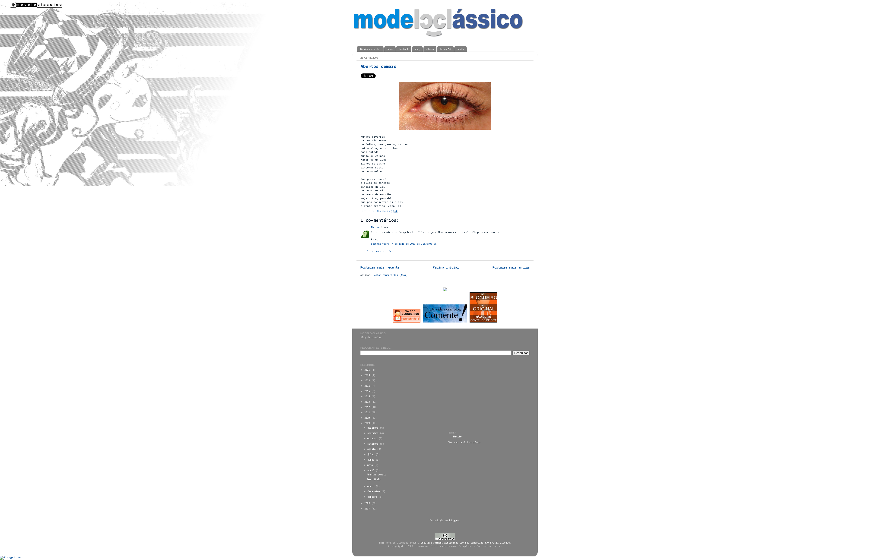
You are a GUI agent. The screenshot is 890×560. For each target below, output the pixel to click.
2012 (367, 407)
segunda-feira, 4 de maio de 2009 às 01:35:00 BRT (404, 244)
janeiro (372, 497)
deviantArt (445, 49)
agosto (371, 449)
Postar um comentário (380, 251)
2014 (367, 396)
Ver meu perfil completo (464, 442)
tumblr (460, 49)
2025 (367, 370)
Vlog (417, 49)
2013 (367, 402)
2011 (367, 412)
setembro (372, 444)
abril (370, 470)
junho (370, 460)
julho (370, 454)
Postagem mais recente (379, 267)
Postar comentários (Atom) (390, 275)
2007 (367, 509)
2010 (367, 418)
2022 (367, 381)
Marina (375, 227)
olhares (430, 49)
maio (370, 465)
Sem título (374, 479)
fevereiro (373, 491)
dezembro (372, 428)
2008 (367, 503)
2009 (367, 423)
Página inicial (446, 267)
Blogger (454, 520)
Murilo (457, 437)
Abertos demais (378, 66)
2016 (367, 386)
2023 (367, 375)
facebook (404, 49)
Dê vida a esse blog (370, 49)
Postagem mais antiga (511, 267)
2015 (367, 391)
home (390, 49)
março (370, 486)
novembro (372, 433)
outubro (372, 438)
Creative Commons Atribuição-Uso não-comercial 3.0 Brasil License (465, 543)
